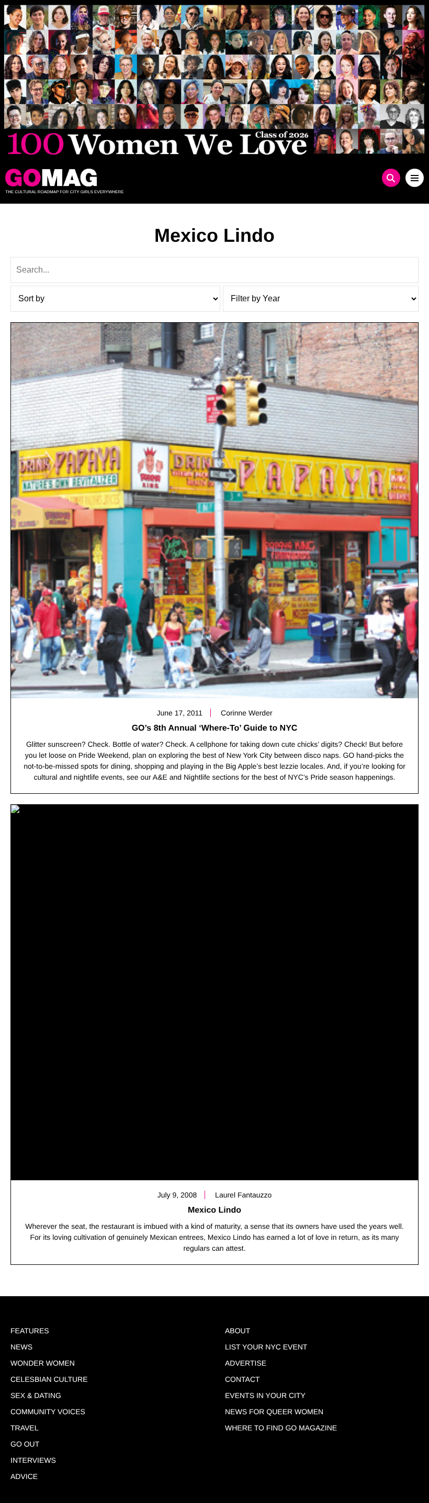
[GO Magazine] (162, 177)
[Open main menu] (414, 178)
